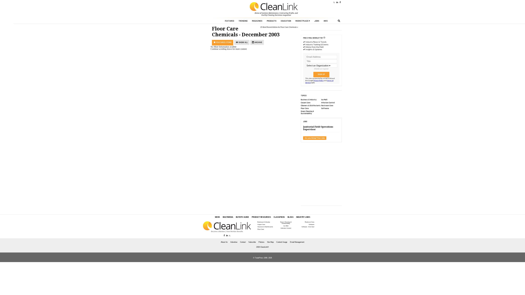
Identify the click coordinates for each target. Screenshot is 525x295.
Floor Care (305, 108)
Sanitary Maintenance (270, 13)
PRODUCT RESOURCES (261, 217)
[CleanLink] (274, 6)
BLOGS (291, 217)
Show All (243, 42)
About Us (224, 242)
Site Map (270, 242)
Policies (261, 242)
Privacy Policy (319, 80)
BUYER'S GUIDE (242, 217)
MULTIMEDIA (228, 217)
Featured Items (224, 42)
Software (325, 108)
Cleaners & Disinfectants (311, 105)
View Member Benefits (234, 231)
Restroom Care (327, 105)
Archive (258, 42)
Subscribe (252, 242)
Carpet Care (305, 102)
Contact (243, 242)
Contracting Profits (286, 13)
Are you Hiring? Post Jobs (315, 138)
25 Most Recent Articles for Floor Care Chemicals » (279, 27)
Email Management (297, 242)
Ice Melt (324, 99)
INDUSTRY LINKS (303, 217)
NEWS (217, 217)
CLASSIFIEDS (279, 217)
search (339, 21)
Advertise (233, 242)
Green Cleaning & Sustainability (307, 112)
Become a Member (218, 231)
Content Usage (281, 242)
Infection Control (328, 102)
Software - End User (308, 227)
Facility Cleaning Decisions (271, 15)
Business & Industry (309, 99)
